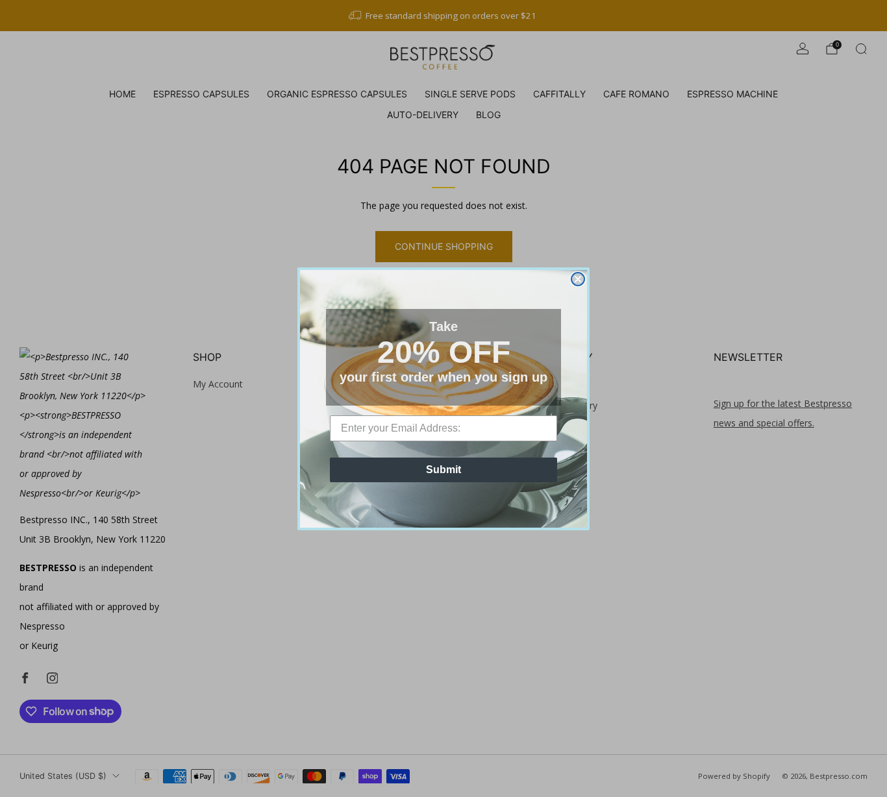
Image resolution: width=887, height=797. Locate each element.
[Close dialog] (577, 279)
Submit (443, 469)
